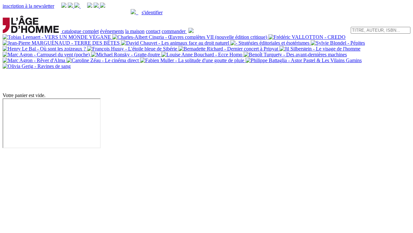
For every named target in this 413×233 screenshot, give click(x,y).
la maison (135, 31)
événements (112, 31)
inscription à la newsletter (28, 6)
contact (153, 31)
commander (174, 31)
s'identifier (152, 12)
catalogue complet (80, 31)
